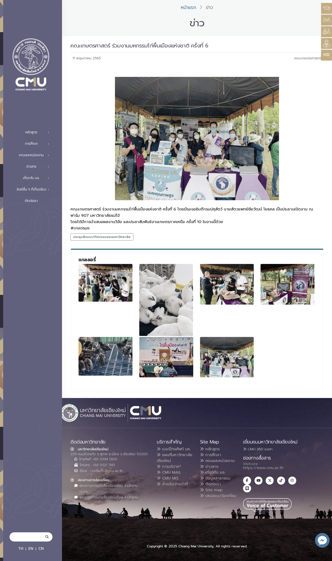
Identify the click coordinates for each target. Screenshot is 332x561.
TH (20, 548)
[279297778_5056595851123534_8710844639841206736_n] (227, 284)
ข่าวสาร (211, 467)
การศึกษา (212, 455)
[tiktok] (281, 481)
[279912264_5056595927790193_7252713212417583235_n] (166, 357)
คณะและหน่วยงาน (219, 461)
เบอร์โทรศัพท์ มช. (176, 449)
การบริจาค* (171, 467)
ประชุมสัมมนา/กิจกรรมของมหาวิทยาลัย (102, 237)
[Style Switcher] (326, 20)
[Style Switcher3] (326, 8)
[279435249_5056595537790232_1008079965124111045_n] (288, 284)
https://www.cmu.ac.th (263, 468)
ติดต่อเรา (31, 200)
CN (41, 548)
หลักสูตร (212, 449)
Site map (213, 490)
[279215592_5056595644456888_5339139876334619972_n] (105, 283)
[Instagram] (292, 481)
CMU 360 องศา (259, 449)
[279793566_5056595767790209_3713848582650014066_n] (105, 356)
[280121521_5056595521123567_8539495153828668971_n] (227, 357)
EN (30, 548)
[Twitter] (270, 481)
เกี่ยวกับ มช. (214, 472)
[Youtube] (258, 481)
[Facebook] (247, 481)
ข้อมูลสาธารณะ (217, 478)
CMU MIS (169, 478)
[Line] (247, 488)
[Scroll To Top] (323, 555)
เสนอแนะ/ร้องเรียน (220, 496)
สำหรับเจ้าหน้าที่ (174, 484)
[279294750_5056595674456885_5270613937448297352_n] (166, 300)
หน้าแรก (188, 7)
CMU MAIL (171, 472)
